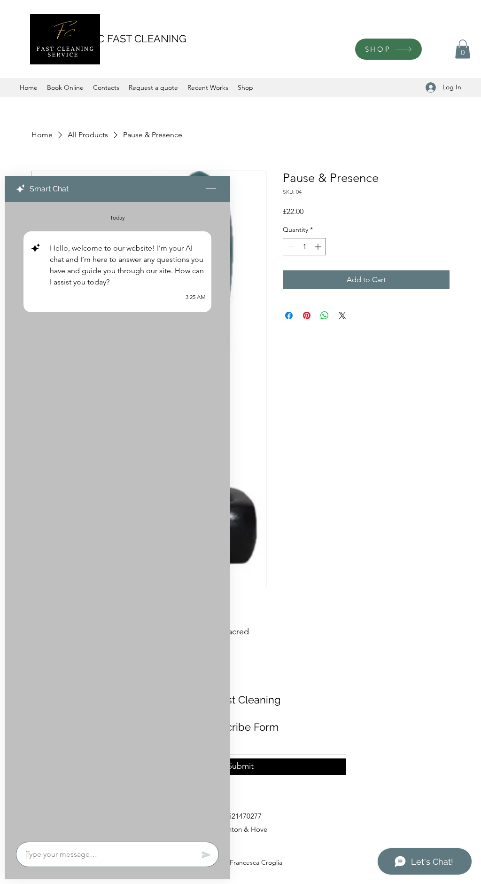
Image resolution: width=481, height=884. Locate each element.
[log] (117, 519)
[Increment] (319, 246)
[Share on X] (342, 315)
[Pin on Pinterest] (306, 315)
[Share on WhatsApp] (324, 315)
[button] (463, 49)
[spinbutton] (304, 246)
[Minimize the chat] (210, 189)
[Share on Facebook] (289, 315)
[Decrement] (290, 246)
